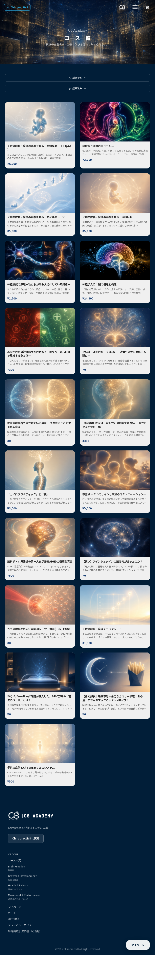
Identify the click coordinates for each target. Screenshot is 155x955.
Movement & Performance (24, 896)
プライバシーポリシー (21, 925)
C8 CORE (13, 854)
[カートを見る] (147, 7)
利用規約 (13, 919)
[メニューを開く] (135, 7)
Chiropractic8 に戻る (25, 838)
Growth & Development (22, 877)
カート (12, 913)
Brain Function (16, 868)
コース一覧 (14, 860)
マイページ (14, 907)
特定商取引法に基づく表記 (24, 931)
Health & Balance (18, 887)
